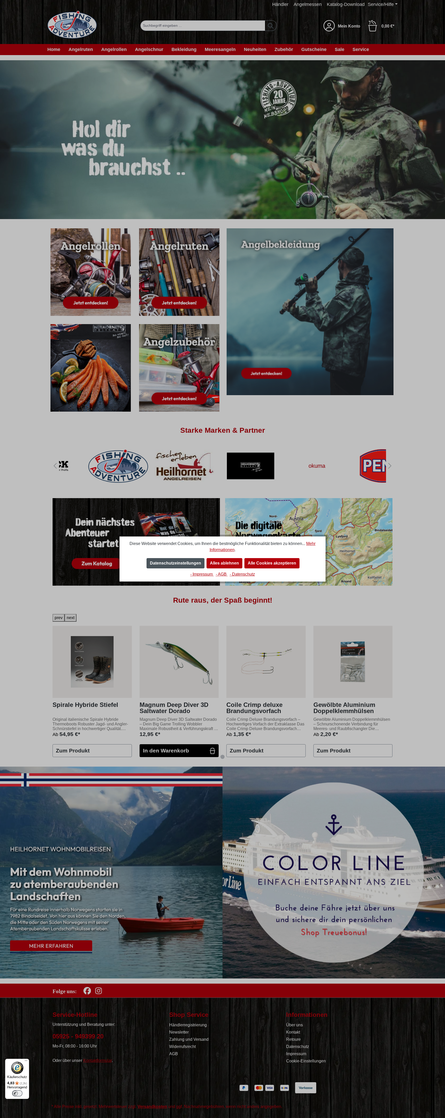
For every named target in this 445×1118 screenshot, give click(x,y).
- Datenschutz (242, 574)
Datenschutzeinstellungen (175, 563)
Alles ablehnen (224, 563)
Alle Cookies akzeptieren (272, 563)
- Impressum (202, 574)
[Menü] (26, 1062)
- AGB (222, 574)
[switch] (17, 1093)
